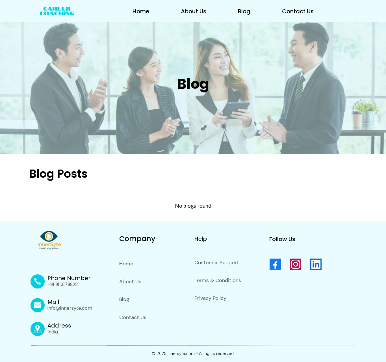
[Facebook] (275, 264)
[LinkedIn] (316, 264)
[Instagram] (295, 264)
